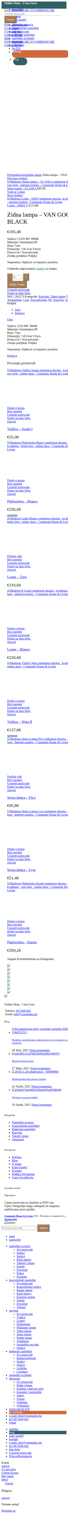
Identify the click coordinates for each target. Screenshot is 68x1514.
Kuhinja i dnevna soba (30, 1388)
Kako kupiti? (19, 1167)
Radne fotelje (24, 1290)
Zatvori (11, 421)
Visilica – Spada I (19, 429)
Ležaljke (22, 1368)
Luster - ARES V (18, 205)
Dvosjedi (22, 1270)
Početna (12, 174)
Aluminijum (14, 300)
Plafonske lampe (26, 1327)
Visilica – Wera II (19, 722)
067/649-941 (23, 1010)
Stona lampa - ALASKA (22, 188)
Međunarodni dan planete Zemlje (29, 1079)
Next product (15, 195)
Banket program (26, 1358)
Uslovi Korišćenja (22, 1177)
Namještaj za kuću (23, 1122)
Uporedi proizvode (18, 289)
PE (50, 300)
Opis (17, 309)
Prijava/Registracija (20, 1456)
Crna (26, 300)
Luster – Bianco (18, 649)
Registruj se (8, 1510)
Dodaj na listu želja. (19, 293)
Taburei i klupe (26, 1263)
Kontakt (17, 1170)
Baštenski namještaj (23, 1129)
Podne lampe (24, 1337)
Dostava (20, 313)
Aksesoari (18, 1139)
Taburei (21, 1307)
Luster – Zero (17, 577)
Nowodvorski (38, 300)
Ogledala (22, 1402)
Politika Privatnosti (23, 1174)
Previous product (17, 178)
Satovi (20, 1395)
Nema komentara (39, 1050)
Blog (15, 1160)
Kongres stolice (26, 1297)
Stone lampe (24, 1334)
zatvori (6, 1466)
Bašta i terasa (24, 1385)
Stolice (21, 1253)
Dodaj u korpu (17, 284)
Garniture (22, 1371)
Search (10, 19)
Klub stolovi (24, 1259)
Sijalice (21, 1348)
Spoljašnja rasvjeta (28, 1344)
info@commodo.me (25, 1014)
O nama (16, 1164)
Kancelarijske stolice (29, 1286)
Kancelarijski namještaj (25, 1125)
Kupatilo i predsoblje (29, 1392)
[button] (16, 408)
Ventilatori (23, 1341)
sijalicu (41, 268)
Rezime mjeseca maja (23, 1061)
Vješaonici (23, 1405)
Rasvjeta (22, 174)
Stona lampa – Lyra (21, 870)
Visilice (21, 1317)
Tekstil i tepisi (20, 1136)
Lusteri (21, 1320)
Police (20, 1273)
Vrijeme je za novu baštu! (25, 1097)
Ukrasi (21, 1398)
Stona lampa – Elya (21, 798)
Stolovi (21, 1256)
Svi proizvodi (25, 1249)
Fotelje (21, 1266)
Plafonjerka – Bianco (22, 501)
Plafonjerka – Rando (22, 942)
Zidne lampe (34, 174)
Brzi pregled (14, 411)
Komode (22, 1276)
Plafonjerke (23, 1324)
